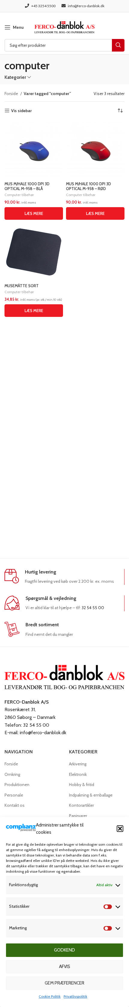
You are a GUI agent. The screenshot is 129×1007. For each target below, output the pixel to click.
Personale (13, 795)
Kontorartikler (81, 805)
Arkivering (77, 764)
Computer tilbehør (19, 194)
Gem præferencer (64, 983)
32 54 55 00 (93, 607)
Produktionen (16, 784)
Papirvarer (78, 815)
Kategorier (15, 77)
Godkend (64, 950)
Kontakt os (14, 805)
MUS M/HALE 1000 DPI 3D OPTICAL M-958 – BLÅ (27, 186)
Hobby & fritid (81, 784)
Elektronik (78, 774)
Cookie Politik (50, 996)
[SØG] (118, 45)
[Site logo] (64, 26)
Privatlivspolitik (75, 996)
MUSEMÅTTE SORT (21, 286)
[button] (120, 829)
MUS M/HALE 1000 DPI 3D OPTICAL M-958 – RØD (88, 186)
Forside (11, 93)
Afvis (64, 966)
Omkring (12, 774)
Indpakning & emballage (90, 795)
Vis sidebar (21, 110)
